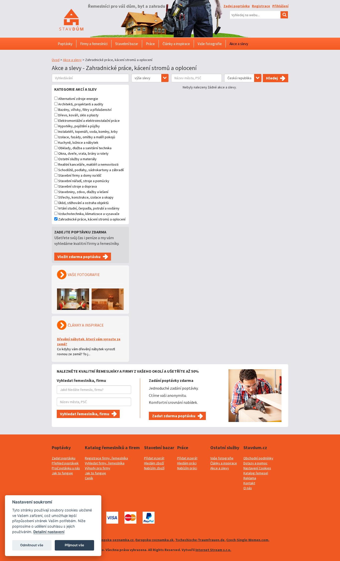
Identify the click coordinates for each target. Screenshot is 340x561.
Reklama (249, 478)
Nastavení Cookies (257, 468)
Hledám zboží (154, 463)
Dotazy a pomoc (255, 463)
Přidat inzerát (154, 458)
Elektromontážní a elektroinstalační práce (89, 120)
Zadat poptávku (63, 458)
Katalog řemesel (255, 473)
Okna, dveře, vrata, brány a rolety (83, 153)
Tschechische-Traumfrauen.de (200, 540)
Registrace (261, 6)
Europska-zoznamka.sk (154, 540)
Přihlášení (280, 6)
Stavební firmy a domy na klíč (79, 175)
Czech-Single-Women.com (247, 540)
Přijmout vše (74, 545)
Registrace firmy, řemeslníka (106, 458)
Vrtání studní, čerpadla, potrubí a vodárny (88, 208)
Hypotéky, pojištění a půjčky (79, 126)
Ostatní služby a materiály (77, 159)
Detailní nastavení (48, 532)
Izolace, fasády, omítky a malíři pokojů (86, 137)
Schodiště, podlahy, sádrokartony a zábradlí (91, 170)
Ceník (89, 478)
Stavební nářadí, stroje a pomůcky (83, 181)
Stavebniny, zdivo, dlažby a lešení (83, 192)
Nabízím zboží (154, 468)
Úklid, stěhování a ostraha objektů (83, 203)
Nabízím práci (187, 468)
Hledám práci (187, 463)
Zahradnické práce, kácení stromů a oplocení (91, 219)
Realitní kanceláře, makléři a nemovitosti (88, 164)
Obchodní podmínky (258, 458)
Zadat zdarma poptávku (173, 415)
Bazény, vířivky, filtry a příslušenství (85, 109)
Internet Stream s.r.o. (213, 550)
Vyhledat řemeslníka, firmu (84, 413)
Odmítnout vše (31, 545)
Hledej (272, 77)
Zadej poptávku (237, 6)
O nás (247, 488)
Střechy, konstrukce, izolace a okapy (85, 197)
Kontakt (249, 483)
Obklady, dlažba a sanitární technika (85, 148)
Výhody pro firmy (97, 468)
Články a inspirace (223, 463)
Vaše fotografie (221, 458)
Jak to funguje (62, 473)
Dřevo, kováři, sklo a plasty (78, 115)
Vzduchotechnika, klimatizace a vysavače (88, 213)
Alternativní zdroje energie (78, 98)
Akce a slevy (72, 60)
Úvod (55, 60)
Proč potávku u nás (66, 468)
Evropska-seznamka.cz (115, 540)
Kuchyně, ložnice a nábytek (78, 142)
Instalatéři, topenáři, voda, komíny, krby (88, 131)
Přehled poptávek (65, 463)
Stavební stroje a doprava (77, 186)
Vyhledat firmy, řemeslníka (104, 463)
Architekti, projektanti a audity (80, 104)
